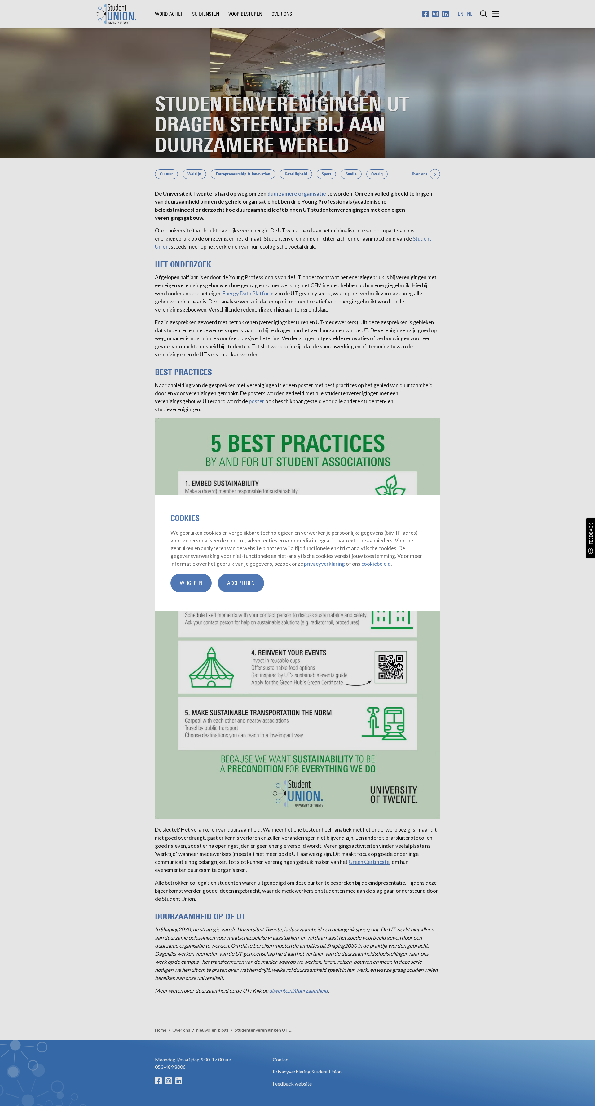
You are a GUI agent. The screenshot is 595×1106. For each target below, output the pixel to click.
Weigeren (191, 583)
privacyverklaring (324, 563)
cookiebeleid (376, 563)
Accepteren (241, 583)
